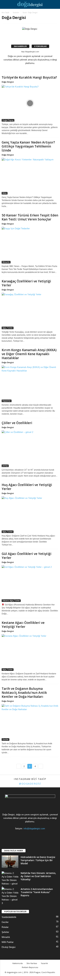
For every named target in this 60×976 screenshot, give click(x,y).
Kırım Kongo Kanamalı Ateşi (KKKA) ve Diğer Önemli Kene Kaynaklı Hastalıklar (29, 354)
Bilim (4, 193)
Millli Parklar (8, 942)
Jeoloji (5, 466)
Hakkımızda (17, 963)
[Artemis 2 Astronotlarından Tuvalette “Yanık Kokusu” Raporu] (10, 896)
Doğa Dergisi (8, 82)
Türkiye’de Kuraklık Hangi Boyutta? (29, 77)
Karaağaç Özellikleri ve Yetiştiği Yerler (26, 283)
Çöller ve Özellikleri (17, 423)
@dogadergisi (30, 783)
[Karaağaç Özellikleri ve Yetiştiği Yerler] (30, 311)
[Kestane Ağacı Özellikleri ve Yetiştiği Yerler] (30, 652)
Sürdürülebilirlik (9, 917)
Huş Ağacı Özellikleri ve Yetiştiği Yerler (27, 487)
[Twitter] (32, 66)
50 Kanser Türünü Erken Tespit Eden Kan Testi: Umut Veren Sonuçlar (30, 217)
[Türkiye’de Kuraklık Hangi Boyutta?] (30, 103)
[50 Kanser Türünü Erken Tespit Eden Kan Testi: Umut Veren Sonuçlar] (30, 245)
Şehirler (5, 932)
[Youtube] (44, 835)
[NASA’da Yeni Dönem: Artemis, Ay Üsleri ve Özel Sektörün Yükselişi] (10, 880)
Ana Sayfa (5, 12)
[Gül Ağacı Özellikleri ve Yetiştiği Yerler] (30, 583)
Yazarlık (44, 963)
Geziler (5, 739)
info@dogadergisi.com (34, 828)
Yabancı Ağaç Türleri (11, 600)
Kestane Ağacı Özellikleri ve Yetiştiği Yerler (23, 625)
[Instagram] (28, 66)
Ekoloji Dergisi (9, 947)
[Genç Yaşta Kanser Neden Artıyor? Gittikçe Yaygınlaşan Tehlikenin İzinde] (30, 176)
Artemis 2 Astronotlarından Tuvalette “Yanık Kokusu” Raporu (37, 892)
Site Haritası (31, 963)
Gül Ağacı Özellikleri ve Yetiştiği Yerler (26, 556)
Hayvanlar (6, 401)
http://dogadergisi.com (30, 52)
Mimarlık (6, 262)
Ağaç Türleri (7, 328)
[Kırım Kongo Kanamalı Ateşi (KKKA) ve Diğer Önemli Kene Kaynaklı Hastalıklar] (30, 383)
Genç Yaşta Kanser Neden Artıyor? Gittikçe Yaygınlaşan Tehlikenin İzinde (28, 146)
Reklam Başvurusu (30, 967)
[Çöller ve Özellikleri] (30, 448)
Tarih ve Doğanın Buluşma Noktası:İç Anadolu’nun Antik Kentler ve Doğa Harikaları (24, 692)
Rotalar (5, 927)
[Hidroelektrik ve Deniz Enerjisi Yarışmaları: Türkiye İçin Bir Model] (10, 861)
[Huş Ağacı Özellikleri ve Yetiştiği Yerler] (30, 514)
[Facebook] (16, 835)
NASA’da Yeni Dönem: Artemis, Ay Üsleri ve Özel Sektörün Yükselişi (38, 876)
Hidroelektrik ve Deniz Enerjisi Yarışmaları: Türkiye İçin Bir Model (38, 860)
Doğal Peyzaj (8, 120)
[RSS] (30, 835)
